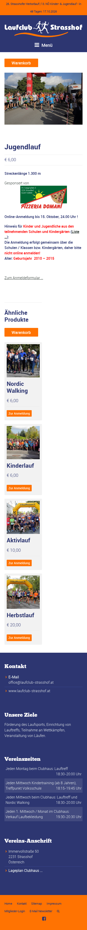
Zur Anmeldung (19, 413)
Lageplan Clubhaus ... (25, 870)
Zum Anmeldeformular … (23, 277)
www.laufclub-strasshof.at (29, 690)
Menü (46, 45)
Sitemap (36, 903)
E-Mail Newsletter (41, 911)
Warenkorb (21, 63)
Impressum (54, 903)
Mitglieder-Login (14, 911)
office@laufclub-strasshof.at (31, 682)
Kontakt (22, 903)
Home (8, 903)
